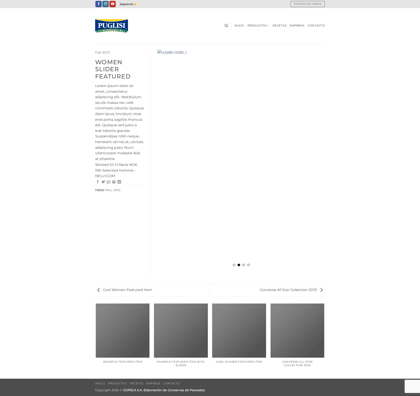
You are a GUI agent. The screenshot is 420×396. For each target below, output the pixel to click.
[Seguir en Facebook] (98, 4)
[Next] (316, 160)
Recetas (280, 25)
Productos (257, 25)
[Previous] (166, 160)
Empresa (297, 25)
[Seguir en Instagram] (105, 4)
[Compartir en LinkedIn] (119, 182)
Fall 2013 (102, 52)
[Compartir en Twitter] (103, 182)
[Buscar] (226, 25)
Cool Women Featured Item (127, 290)
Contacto (316, 25)
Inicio (239, 25)
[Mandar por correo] (108, 182)
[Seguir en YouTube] (112, 4)
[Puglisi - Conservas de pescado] (117, 25)
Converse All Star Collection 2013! (289, 290)
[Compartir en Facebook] (98, 182)
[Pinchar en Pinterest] (114, 182)
